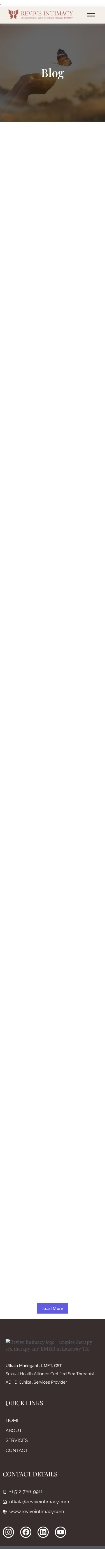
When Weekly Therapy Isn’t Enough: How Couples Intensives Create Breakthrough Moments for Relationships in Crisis (51, 472)
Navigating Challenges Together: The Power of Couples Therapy (50, 1242)
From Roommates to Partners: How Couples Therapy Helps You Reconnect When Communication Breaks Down (52, 205)
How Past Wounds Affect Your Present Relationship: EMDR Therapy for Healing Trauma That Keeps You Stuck (48, 333)
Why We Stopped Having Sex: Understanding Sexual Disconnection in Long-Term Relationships (48, 600)
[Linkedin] (43, 1532)
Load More (52, 1308)
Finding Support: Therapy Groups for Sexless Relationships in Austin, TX (52, 725)
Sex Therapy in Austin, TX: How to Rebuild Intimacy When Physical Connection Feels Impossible (51, 857)
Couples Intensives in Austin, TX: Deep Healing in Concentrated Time (52, 1124)
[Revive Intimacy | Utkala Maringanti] (40, 14)
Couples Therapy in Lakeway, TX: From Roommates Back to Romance (47, 992)
